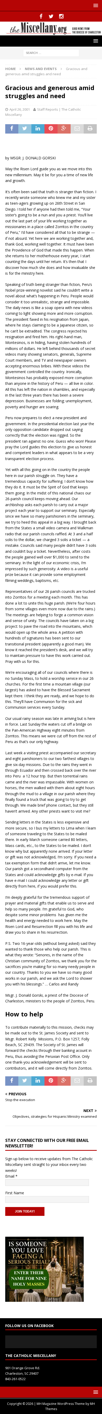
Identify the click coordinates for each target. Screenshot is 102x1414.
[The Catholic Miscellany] (51, 32)
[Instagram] (61, 16)
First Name (14, 1192)
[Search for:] (51, 52)
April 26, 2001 (19, 109)
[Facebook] (41, 16)
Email (11, 1176)
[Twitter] (51, 16)
